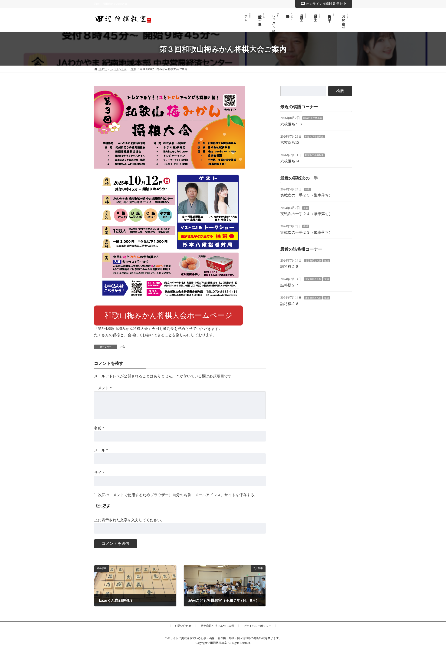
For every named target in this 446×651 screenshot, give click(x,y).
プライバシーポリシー (257, 626)
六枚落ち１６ (291, 124)
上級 (305, 207)
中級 (307, 189)
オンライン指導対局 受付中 (326, 4)
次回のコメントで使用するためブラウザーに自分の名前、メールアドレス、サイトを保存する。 (178, 495)
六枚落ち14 (289, 161)
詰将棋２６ (289, 304)
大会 (122, 346)
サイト (99, 473)
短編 (326, 260)
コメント (103, 388)
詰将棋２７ (289, 285)
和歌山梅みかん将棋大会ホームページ (169, 315)
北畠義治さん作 (313, 260)
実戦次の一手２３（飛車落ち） (306, 232)
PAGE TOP (431, 627)
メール (101, 450)
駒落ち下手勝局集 (312, 118)
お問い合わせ (183, 626)
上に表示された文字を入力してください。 (129, 520)
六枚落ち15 (289, 142)
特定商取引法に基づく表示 (217, 626)
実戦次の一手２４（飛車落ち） (306, 214)
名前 (99, 428)
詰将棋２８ (289, 267)
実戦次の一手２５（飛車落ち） (306, 195)
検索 (340, 91)
